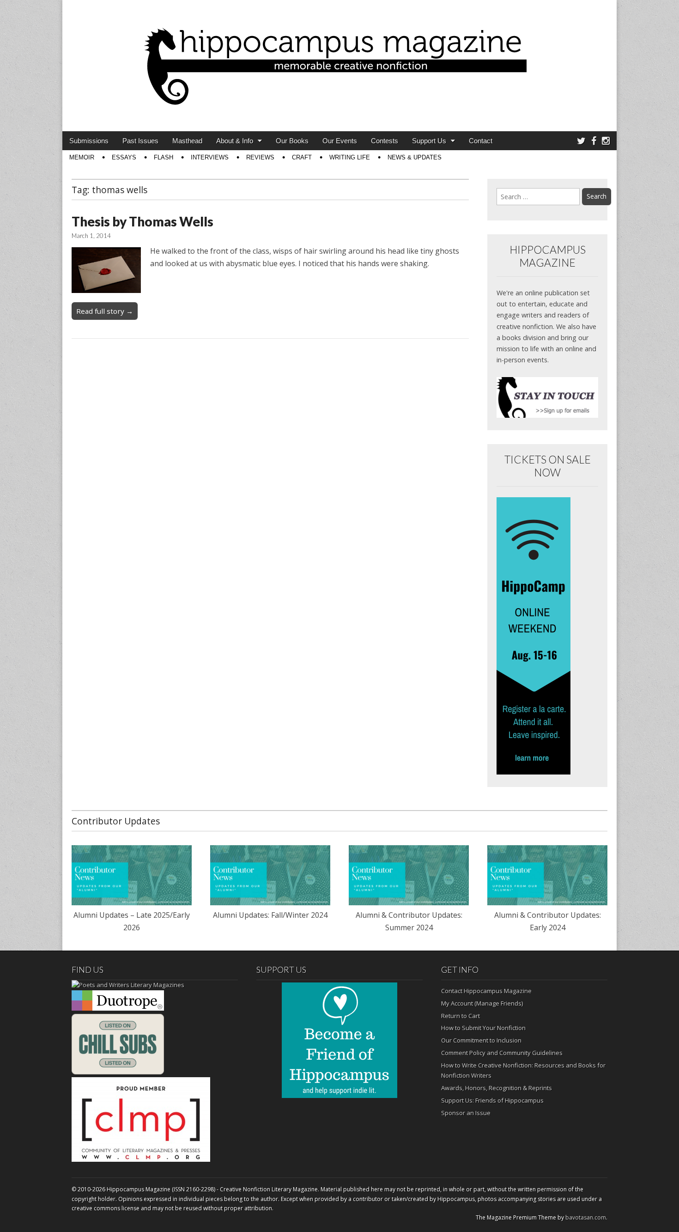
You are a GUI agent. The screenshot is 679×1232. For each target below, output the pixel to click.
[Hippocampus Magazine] (339, 58)
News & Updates (415, 157)
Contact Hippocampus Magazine (486, 991)
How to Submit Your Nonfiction (483, 1028)
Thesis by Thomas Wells (142, 221)
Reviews (260, 157)
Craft (302, 157)
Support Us (429, 141)
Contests (384, 141)
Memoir (81, 157)
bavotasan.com (585, 1217)
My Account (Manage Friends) (482, 1003)
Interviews (210, 157)
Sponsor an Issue (466, 1113)
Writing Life (349, 157)
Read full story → (104, 311)
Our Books (292, 141)
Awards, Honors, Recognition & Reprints (496, 1088)
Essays (124, 157)
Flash (163, 157)
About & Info (234, 141)
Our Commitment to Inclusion (481, 1040)
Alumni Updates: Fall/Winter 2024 (270, 915)
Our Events (339, 141)
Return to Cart (460, 1016)
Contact (480, 141)
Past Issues (140, 141)
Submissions (89, 141)
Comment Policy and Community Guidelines (502, 1053)
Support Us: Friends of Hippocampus (492, 1100)
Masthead (187, 141)
